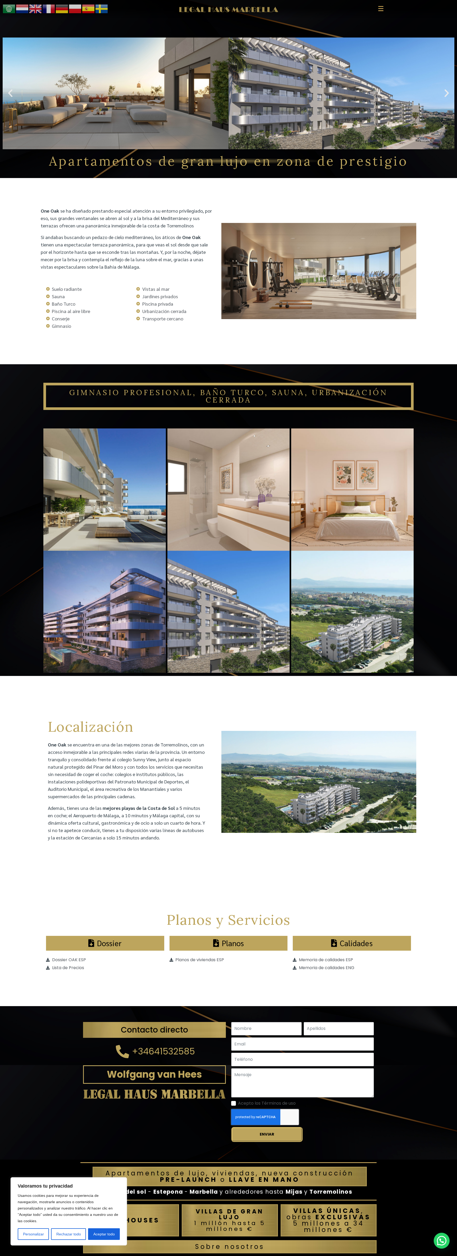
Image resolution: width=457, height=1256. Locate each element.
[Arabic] (9, 8)
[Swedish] (101, 8)
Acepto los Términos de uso (267, 1103)
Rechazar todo (68, 1234)
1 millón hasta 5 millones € (230, 1220)
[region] (69, 1211)
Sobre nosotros (229, 1246)
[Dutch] (22, 8)
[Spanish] (88, 8)
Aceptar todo (104, 1234)
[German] (62, 8)
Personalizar (33, 1234)
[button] (10, 93)
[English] (35, 8)
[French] (49, 8)
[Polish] (75, 8)
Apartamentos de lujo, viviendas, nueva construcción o (230, 1176)
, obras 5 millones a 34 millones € (328, 1220)
